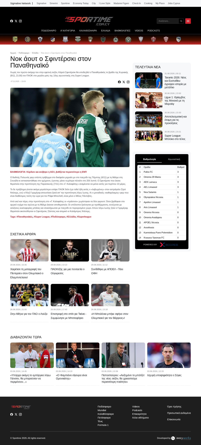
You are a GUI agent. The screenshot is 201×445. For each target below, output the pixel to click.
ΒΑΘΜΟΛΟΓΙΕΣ (122, 31)
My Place (160, 3)
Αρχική (13, 53)
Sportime (65, 3)
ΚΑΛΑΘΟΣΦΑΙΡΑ (88, 31)
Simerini (54, 3)
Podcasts (137, 410)
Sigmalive (41, 3)
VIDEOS (139, 31)
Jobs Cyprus (174, 3)
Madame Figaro (121, 3)
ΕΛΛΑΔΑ (105, 31)
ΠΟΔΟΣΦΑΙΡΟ (48, 31)
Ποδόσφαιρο (24, 53)
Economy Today (81, 3)
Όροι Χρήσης (174, 406)
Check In (136, 3)
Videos (136, 406)
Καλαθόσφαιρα (106, 414)
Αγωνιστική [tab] (174, 159)
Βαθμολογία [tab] (149, 159)
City (94, 3)
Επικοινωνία (173, 419)
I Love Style (104, 3)
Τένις (100, 421)
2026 (24, 438)
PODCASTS (154, 31)
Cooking (148, 3)
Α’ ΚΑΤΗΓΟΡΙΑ (67, 31)
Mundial (102, 410)
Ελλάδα (35, 53)
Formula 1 (103, 425)
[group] (15, 39)
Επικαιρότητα (139, 414)
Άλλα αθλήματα (140, 417)
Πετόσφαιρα (104, 417)
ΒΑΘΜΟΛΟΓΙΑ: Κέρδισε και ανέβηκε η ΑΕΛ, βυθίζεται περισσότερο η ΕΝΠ (48, 172)
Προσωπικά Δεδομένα (179, 413)
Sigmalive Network (20, 3)
